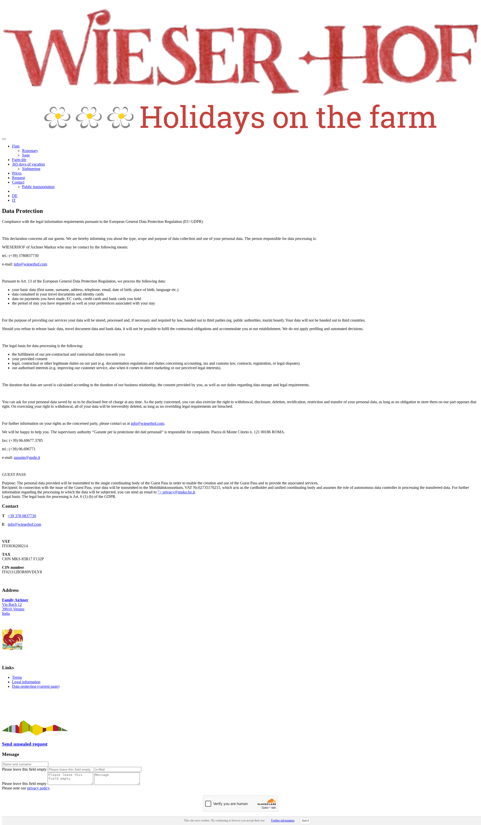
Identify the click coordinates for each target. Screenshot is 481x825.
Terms (17, 677)
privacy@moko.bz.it (179, 492)
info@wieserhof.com (30, 264)
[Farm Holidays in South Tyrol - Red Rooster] (12, 649)
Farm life (19, 160)
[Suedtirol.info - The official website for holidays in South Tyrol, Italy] (35, 734)
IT (14, 200)
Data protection (35, 686)
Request (18, 178)
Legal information (26, 682)
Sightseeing (31, 169)
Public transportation (38, 187)
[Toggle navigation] (4, 139)
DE (15, 196)
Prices (17, 173)
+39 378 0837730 (22, 516)
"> (160, 492)
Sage (26, 155)
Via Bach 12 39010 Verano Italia (15, 607)
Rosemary (30, 151)
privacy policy (38, 788)
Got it (305, 820)
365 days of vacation (28, 164)
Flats (16, 146)
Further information (282, 820)
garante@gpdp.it (27, 457)
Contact (18, 182)
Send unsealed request (24, 744)
